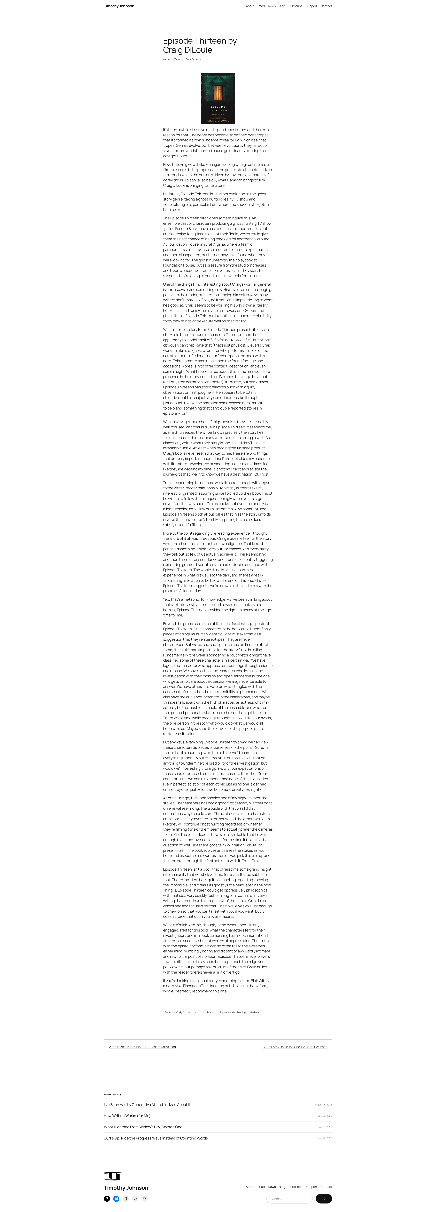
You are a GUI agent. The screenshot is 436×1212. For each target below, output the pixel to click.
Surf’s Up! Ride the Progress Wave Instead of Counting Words (156, 1138)
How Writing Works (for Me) (127, 1116)
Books (168, 1012)
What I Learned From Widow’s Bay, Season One (143, 1127)
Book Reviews (193, 59)
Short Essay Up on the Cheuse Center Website (295, 1047)
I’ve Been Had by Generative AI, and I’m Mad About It (147, 1105)
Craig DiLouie (183, 1012)
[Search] (324, 1198)
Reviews (254, 1012)
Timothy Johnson (119, 6)
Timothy (178, 59)
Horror (198, 1012)
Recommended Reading (233, 1012)
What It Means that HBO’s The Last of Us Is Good (142, 1047)
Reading (211, 1012)
